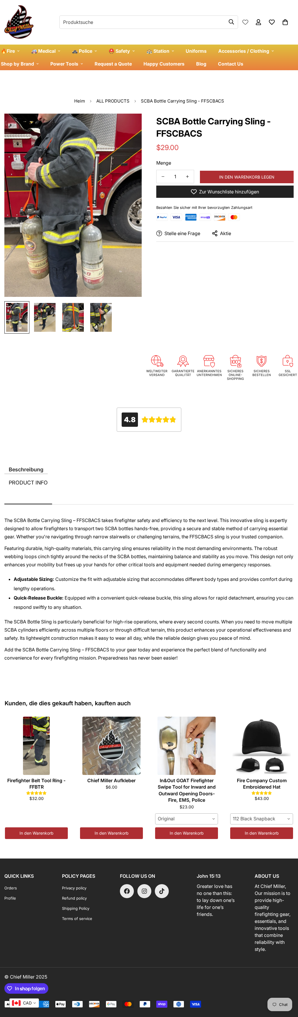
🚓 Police (82, 51)
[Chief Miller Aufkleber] (111, 746)
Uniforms (196, 51)
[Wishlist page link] (245, 22)
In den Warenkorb (36, 833)
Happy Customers (164, 64)
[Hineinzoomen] (129, 126)
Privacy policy (74, 888)
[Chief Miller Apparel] (18, 22)
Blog (201, 64)
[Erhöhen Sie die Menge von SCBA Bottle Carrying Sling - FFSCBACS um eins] (187, 176)
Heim (79, 101)
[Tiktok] (162, 891)
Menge (163, 163)
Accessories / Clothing (243, 51)
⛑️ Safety (119, 51)
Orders (10, 888)
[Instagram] (144, 891)
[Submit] (231, 22)
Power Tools (64, 64)
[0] (285, 22)
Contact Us (230, 64)
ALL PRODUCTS (113, 101)
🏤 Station (157, 51)
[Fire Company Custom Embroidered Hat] (261, 746)
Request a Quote (113, 64)
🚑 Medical (43, 51)
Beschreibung (26, 469)
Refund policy (74, 898)
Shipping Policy (75, 908)
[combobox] (186, 818)
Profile (10, 898)
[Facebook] (127, 891)
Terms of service (77, 918)
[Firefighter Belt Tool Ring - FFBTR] (36, 746)
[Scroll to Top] (286, 985)
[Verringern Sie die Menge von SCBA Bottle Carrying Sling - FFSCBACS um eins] (163, 176)
